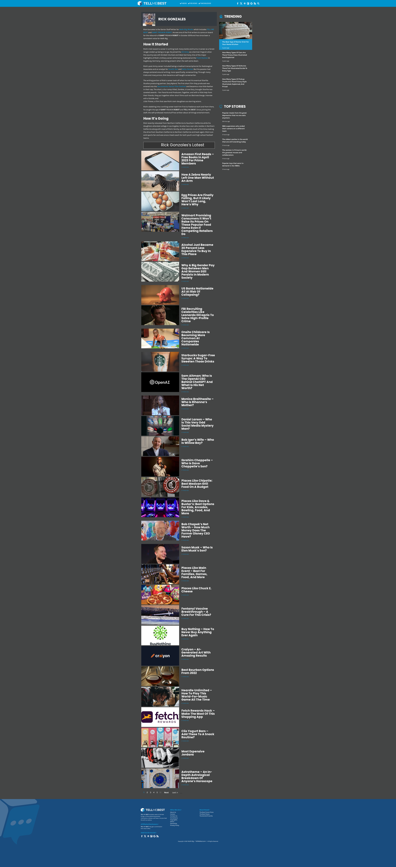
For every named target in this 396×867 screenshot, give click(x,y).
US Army (185, 52)
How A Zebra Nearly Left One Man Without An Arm (197, 178)
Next (166, 792)
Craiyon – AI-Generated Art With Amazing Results (196, 652)
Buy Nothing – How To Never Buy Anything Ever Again (197, 632)
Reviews (193, 3)
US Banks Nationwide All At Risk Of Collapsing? (197, 291)
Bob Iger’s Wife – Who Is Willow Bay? (197, 441)
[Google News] (251, 3)
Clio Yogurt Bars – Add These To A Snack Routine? (197, 734)
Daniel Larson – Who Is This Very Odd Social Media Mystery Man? (197, 424)
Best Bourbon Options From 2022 (197, 671)
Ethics (172, 822)
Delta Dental (187, 69)
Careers (172, 814)
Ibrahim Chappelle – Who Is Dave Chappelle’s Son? (197, 463)
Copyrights (173, 820)
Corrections (174, 818)
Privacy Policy (174, 825)
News (184, 3)
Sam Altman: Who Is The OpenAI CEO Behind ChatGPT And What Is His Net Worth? (197, 382)
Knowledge (206, 3)
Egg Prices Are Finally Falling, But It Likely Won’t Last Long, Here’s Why (197, 199)
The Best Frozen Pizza (206, 812)
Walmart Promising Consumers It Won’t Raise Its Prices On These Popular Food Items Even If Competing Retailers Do (197, 224)
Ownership (173, 823)
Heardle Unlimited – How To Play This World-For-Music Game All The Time (196, 695)
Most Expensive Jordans (192, 753)
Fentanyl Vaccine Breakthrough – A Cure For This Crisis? (196, 612)
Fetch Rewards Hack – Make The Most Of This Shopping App (198, 714)
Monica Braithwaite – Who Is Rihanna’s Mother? (197, 402)
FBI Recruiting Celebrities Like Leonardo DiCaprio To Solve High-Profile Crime (197, 315)
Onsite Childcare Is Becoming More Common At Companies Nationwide (195, 338)
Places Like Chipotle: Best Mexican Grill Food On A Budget (196, 484)
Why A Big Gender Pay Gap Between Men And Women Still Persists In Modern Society (198, 271)
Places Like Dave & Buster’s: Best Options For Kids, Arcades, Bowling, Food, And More (197, 507)
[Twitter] (241, 3)
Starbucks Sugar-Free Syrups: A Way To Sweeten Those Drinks (198, 358)
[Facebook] (237, 3)
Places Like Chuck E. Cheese (196, 589)
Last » (175, 792)
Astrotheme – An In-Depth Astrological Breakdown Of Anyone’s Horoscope (196, 776)
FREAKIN (162, 32)
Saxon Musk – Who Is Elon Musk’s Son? (197, 549)
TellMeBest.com (201, 841)
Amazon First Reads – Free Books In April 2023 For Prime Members (197, 158)
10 (160, 792)
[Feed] (255, 3)
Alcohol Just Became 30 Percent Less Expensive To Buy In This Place (197, 249)
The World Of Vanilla (206, 816)
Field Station (202, 58)
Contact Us (173, 816)
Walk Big (191, 841)
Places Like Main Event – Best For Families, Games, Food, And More (194, 572)
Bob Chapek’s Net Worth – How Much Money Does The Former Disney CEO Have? (195, 530)
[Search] (258, 3)
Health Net (173, 69)
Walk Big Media (186, 29)
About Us (173, 812)
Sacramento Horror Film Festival (171, 86)
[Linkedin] (244, 3)
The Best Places (205, 814)
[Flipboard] (248, 3)
